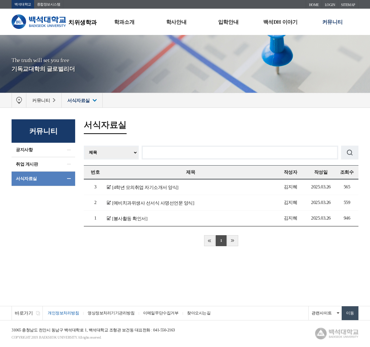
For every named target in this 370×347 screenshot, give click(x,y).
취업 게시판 (27, 164)
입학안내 (228, 22)
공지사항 (24, 149)
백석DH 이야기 (280, 22)
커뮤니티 (332, 22)
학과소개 (124, 22)
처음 (209, 240)
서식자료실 (26, 178)
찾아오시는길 (198, 313)
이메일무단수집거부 (160, 313)
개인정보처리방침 (63, 313)
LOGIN (330, 5)
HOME (314, 5)
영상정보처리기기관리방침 (111, 313)
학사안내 (176, 22)
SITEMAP (348, 5)
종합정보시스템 (48, 4)
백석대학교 (22, 4)
